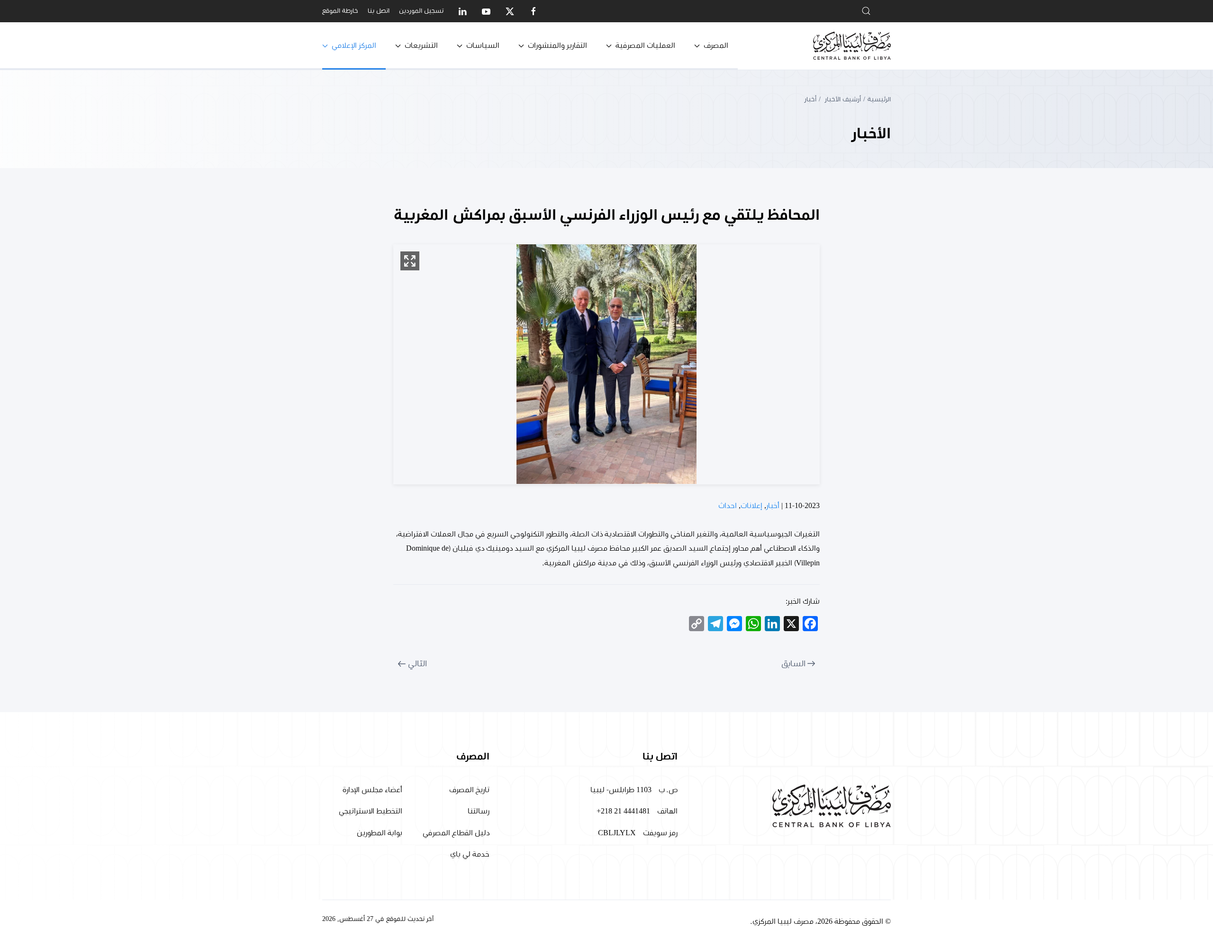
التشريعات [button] (421, 45)
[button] (409, 260)
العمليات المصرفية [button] (645, 45)
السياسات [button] (482, 45)
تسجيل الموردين (421, 11)
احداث (727, 505)
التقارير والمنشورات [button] (557, 45)
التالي (417, 664)
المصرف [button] (716, 45)
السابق (793, 664)
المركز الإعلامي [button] (354, 45)
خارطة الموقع (340, 11)
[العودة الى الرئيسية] (852, 46)
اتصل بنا (378, 11)
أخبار (772, 505)
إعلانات (751, 505)
